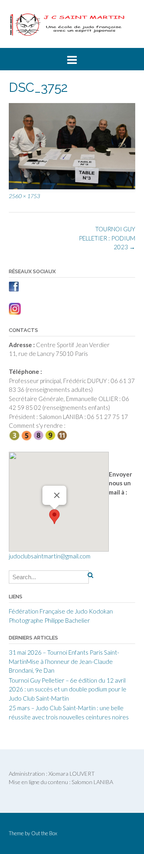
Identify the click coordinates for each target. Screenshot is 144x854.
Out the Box (44, 833)
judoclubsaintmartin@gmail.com (49, 556)
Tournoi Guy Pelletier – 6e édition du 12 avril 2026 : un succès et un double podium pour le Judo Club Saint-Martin (67, 689)
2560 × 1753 (24, 196)
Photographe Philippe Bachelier (49, 620)
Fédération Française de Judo (48, 611)
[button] (54, 516)
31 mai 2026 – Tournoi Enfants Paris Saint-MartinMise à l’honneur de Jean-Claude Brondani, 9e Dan (64, 661)
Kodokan (101, 611)
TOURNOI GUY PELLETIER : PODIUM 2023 (107, 237)
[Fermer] (56, 495)
